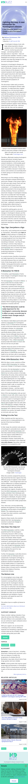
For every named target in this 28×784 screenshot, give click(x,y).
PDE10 (13, 645)
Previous (4, 748)
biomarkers (5, 645)
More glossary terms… (20, 674)
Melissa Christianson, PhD (12, 37)
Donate (5, 637)
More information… (20, 777)
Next (25, 748)
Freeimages (18, 473)
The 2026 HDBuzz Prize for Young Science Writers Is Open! (12, 718)
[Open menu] (26, 2)
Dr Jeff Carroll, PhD (14, 41)
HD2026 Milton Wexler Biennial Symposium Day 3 (11, 740)
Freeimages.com (18, 154)
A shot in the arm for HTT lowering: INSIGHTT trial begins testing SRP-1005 (14, 695)
